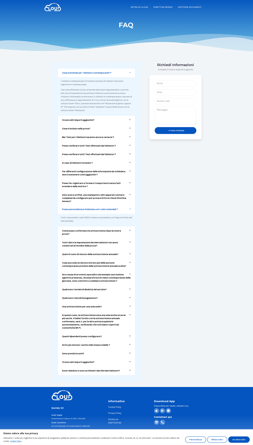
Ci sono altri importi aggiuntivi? (78, 120)
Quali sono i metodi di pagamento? (80, 298)
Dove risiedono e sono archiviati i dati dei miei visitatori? (91, 371)
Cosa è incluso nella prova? (76, 129)
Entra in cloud (139, 7)
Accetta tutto (238, 439)
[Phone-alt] (162, 422)
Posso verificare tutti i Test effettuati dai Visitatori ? (89, 146)
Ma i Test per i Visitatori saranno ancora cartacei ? (88, 137)
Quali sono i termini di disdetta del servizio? (84, 289)
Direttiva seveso (163, 7)
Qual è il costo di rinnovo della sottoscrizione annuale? (90, 254)
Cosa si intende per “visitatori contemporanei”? (86, 73)
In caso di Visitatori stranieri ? (77, 163)
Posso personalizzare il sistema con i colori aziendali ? (90, 209)
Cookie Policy (15, 441)
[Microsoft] (168, 410)
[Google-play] (162, 410)
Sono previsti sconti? (73, 353)
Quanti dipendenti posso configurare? (82, 336)
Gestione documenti (189, 7)
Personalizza (195, 439)
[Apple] (156, 410)
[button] (96, 73)
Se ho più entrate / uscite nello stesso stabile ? (86, 345)
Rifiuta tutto (217, 439)
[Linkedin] (156, 422)
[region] (126, 437)
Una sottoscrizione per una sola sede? (82, 307)
